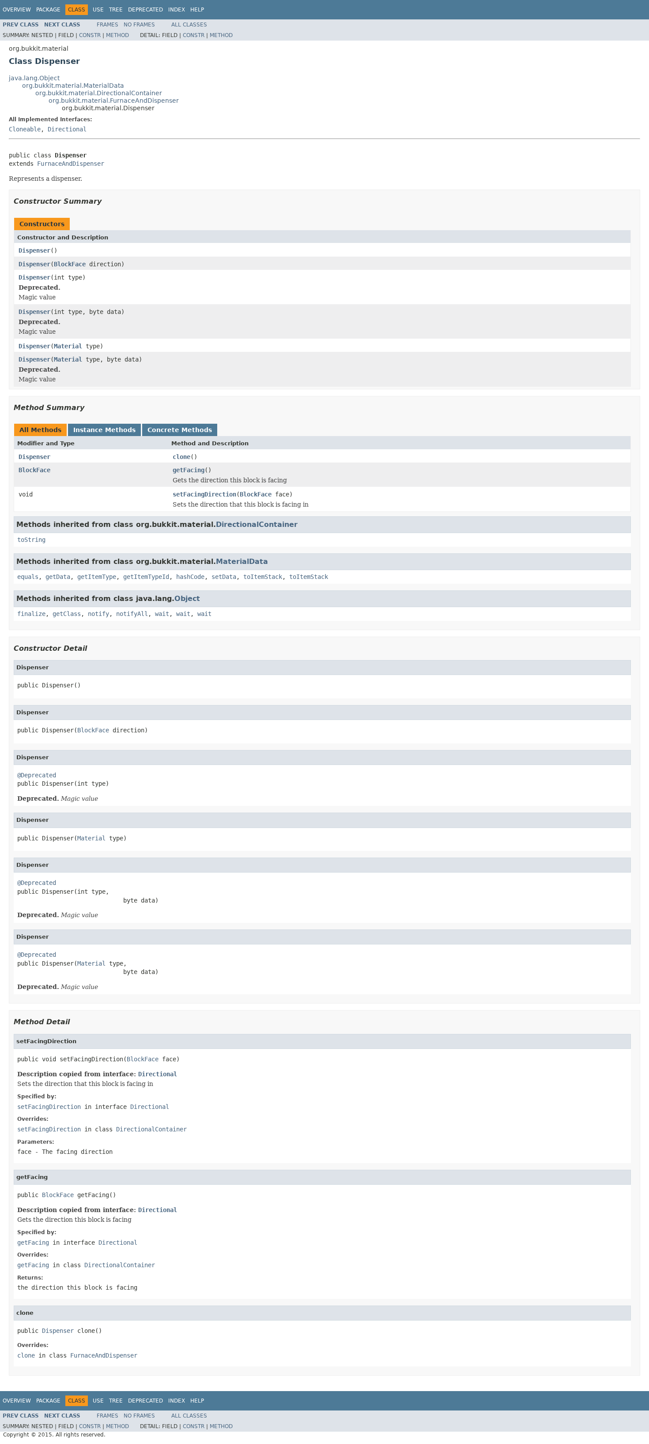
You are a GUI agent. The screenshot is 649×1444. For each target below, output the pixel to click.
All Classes (189, 25)
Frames (107, 25)
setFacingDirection (204, 494)
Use (98, 10)
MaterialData (242, 561)
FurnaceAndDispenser (70, 163)
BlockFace (70, 264)
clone (181, 456)
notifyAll (132, 613)
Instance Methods (104, 429)
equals (27, 576)
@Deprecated (36, 775)
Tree (116, 10)
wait (162, 613)
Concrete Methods (179, 429)
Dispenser (34, 250)
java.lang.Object (34, 78)
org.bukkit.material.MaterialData (73, 85)
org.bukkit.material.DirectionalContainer (98, 93)
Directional (67, 129)
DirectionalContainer (257, 524)
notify (98, 613)
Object (187, 598)
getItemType (96, 576)
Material (68, 346)
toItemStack (262, 576)
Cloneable (25, 129)
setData (223, 576)
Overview (17, 10)
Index (176, 10)
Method (117, 35)
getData (57, 576)
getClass (67, 613)
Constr (90, 35)
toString (31, 539)
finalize (31, 613)
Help (197, 10)
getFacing (188, 470)
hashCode (190, 576)
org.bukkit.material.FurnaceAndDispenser (114, 100)
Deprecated (145, 10)
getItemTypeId (146, 576)
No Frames (139, 25)
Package (48, 10)
